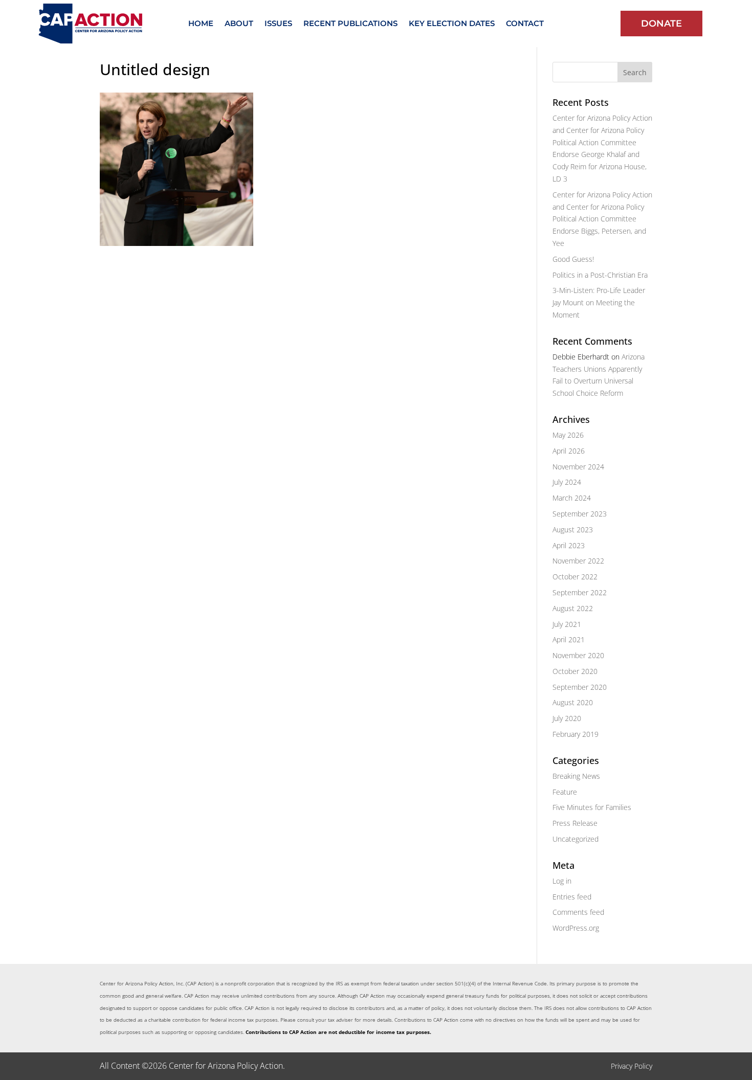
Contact (525, 24)
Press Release (575, 823)
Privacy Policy (631, 1066)
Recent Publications (350, 24)
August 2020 (572, 702)
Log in (561, 881)
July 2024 (566, 482)
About (239, 24)
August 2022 (572, 608)
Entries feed (571, 897)
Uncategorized (575, 839)
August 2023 (572, 529)
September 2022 (579, 592)
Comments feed (578, 912)
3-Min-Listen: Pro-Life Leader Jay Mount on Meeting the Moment (598, 302)
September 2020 (579, 687)
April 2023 (568, 545)
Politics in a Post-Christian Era (600, 275)
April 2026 (568, 451)
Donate (661, 23)
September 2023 (579, 514)
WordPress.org (575, 928)
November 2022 (578, 561)
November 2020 (578, 655)
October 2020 (575, 671)
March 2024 (571, 498)
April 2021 (568, 639)
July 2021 (566, 624)
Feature (564, 792)
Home (200, 24)
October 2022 (575, 576)
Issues (278, 24)
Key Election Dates (452, 24)
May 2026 (568, 435)
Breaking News (576, 776)
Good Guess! (573, 259)
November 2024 (578, 466)
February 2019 (575, 734)
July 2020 (566, 718)
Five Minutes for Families (591, 807)
